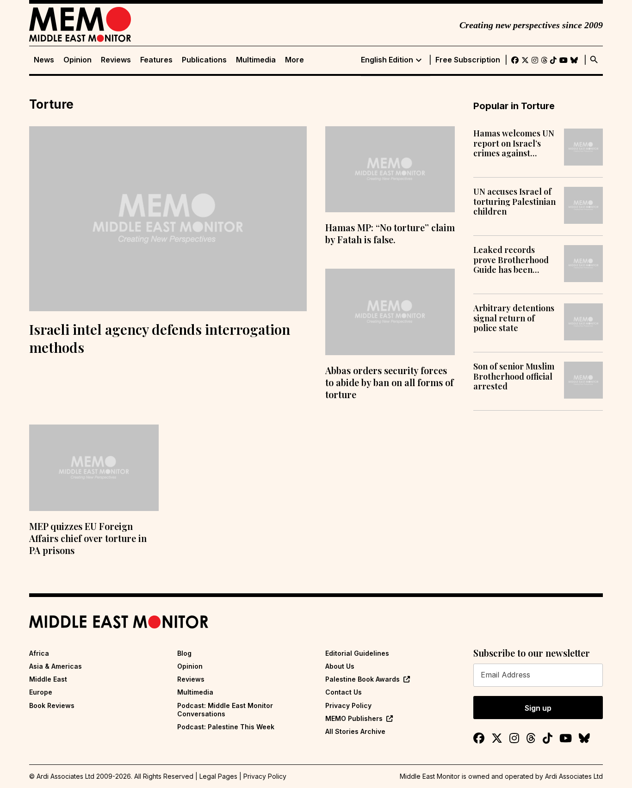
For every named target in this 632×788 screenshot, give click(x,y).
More (294, 59)
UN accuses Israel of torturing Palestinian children (514, 202)
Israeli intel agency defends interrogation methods (159, 338)
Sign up (538, 708)
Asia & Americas (55, 666)
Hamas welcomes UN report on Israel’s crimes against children (513, 144)
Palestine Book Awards (362, 679)
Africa (39, 653)
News (44, 59)
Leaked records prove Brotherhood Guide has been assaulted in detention (511, 260)
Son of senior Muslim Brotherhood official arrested (513, 377)
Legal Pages (218, 776)
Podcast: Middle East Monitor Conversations (225, 710)
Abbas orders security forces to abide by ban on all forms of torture (389, 382)
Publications (204, 59)
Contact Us (343, 692)
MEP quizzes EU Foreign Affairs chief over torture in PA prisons (88, 538)
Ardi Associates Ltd (574, 776)
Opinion (77, 59)
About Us (339, 666)
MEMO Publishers (354, 718)
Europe (40, 692)
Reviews (116, 59)
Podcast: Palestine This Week (225, 727)
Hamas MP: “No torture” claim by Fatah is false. (390, 233)
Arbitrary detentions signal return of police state (513, 318)
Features (156, 59)
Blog (184, 653)
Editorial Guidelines (357, 653)
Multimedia (256, 59)
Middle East (48, 679)
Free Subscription (467, 59)
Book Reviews (51, 705)
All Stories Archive (355, 731)
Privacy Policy (348, 705)
